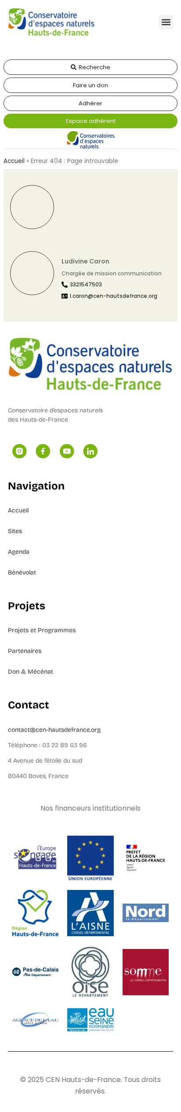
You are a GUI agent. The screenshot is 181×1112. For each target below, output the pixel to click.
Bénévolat (22, 572)
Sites (15, 531)
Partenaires (24, 651)
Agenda (18, 552)
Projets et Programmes (42, 630)
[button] (166, 22)
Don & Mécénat (30, 671)
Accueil (14, 161)
